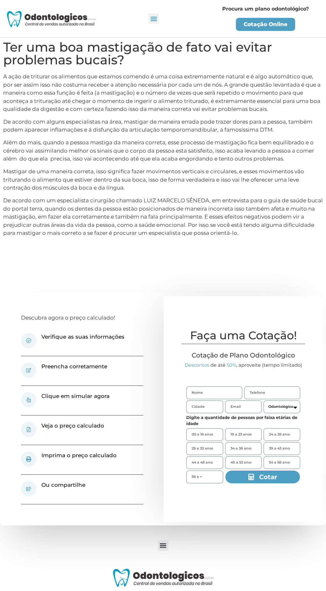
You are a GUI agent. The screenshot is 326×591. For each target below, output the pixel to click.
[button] (153, 18)
